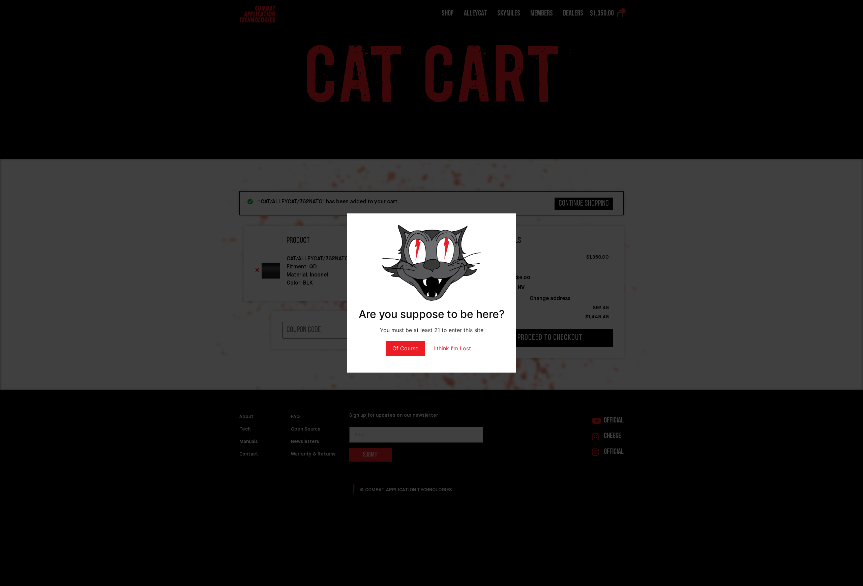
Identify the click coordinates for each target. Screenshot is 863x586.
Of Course (405, 348)
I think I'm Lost (452, 348)
